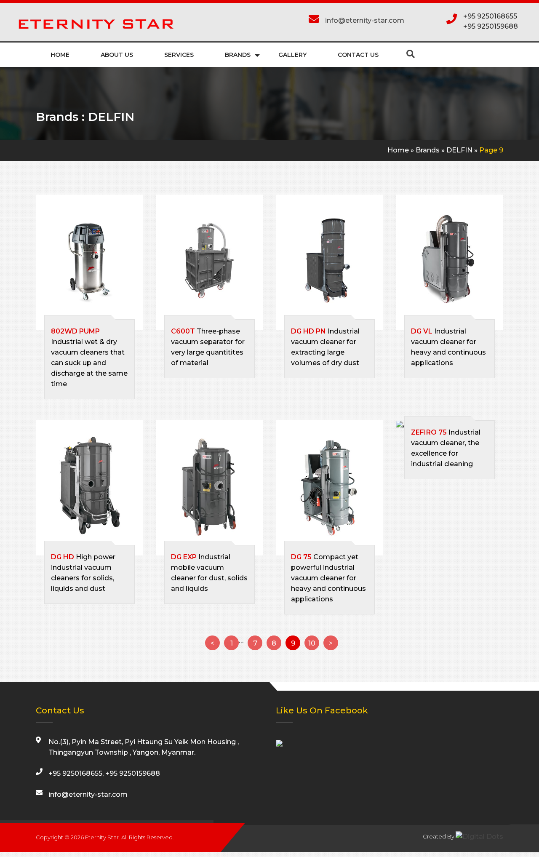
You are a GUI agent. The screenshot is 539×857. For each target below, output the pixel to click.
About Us (117, 55)
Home (60, 55)
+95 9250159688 (490, 26)
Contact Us (358, 55)
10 (311, 643)
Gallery (292, 55)
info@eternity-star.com (364, 20)
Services (179, 55)
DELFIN (459, 150)
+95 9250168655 (490, 16)
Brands (238, 55)
